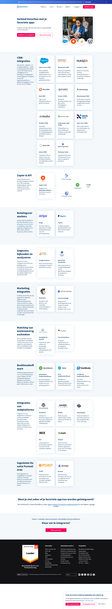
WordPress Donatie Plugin (86, 549)
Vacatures (48, 555)
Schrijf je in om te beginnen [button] (26, 35)
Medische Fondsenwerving (68, 551)
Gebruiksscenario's (67, 546)
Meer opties (101, 604)
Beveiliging (48, 563)
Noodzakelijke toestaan (89, 604)
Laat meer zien (89, 600)
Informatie (48, 546)
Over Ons (47, 551)
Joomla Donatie (83, 561)
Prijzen (51, 7)
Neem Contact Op (50, 549)
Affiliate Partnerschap (51, 565)
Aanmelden (88, 2)
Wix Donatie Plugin (84, 555)
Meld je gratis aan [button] (56, 530)
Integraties (82, 546)
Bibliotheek (48, 567)
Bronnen (59, 7)
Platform (43, 7)
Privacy (47, 561)
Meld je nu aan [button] (89, 7)
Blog (46, 553)
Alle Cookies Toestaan (73, 604)
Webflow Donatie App (85, 559)
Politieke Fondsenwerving (68, 549)
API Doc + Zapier (84, 563)
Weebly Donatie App (84, 557)
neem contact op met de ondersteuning (63, 504)
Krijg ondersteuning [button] (45, 35)
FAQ (46, 557)
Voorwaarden (49, 559)
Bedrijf (67, 7)
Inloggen (76, 7)
